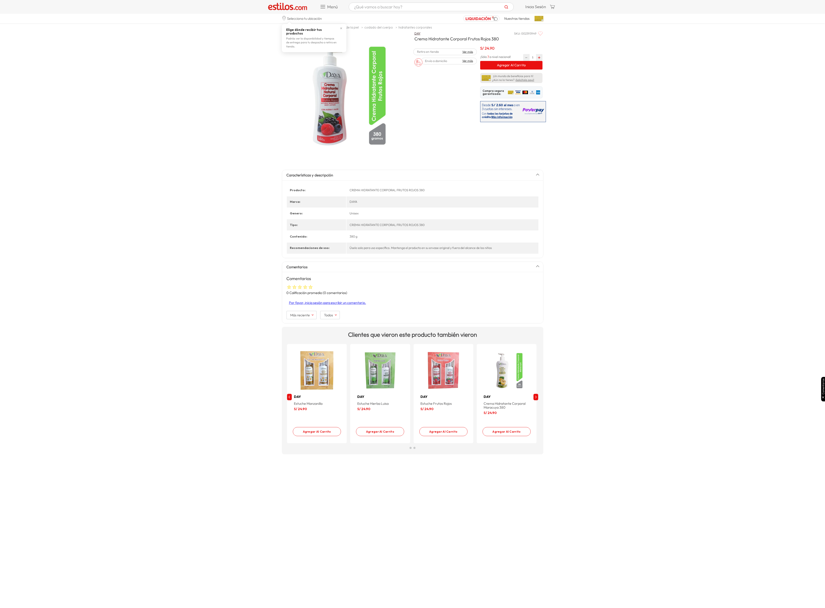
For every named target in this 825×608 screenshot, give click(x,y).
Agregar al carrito (317, 432)
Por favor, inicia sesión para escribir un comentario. (327, 302)
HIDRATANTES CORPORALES (415, 27)
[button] (302, 18)
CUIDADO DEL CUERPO (378, 27)
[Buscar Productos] (506, 7)
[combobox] (431, 7)
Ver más (467, 51)
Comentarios (823, 386)
